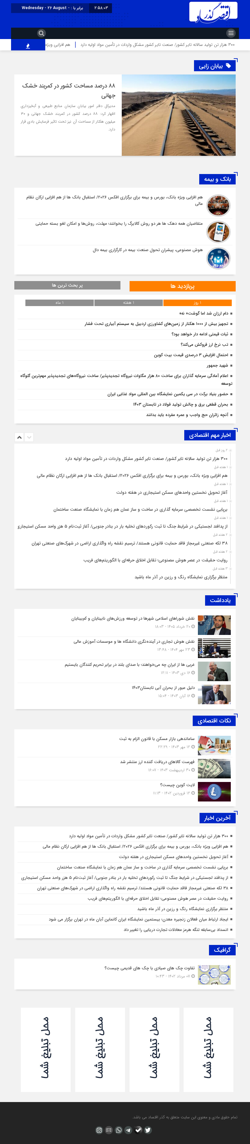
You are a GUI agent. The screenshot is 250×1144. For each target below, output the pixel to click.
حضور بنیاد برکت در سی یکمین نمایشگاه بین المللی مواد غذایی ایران (167, 394)
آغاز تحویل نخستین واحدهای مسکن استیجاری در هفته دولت (172, 492)
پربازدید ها (183, 286)
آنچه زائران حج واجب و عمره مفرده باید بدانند (187, 414)
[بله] (137, 1130)
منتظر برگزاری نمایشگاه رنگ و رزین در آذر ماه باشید (181, 577)
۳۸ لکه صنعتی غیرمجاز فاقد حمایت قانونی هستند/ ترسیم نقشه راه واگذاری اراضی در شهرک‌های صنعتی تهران (130, 543)
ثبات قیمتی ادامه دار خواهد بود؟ (200, 334)
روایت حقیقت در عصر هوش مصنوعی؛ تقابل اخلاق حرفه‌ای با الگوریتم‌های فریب (155, 560)
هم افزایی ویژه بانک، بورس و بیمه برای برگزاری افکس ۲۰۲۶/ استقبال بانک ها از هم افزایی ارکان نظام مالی (132, 475)
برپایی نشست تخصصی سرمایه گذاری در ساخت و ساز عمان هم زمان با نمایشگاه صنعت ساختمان (140, 509)
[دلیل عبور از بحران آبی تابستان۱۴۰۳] (125, 693)
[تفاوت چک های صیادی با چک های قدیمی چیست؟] (125, 974)
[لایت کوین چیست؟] (125, 790)
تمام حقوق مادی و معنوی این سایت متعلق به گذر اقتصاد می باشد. (184, 1117)
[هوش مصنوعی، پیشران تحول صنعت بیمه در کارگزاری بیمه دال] (125, 257)
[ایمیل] (108, 1130)
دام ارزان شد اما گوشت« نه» (203, 313)
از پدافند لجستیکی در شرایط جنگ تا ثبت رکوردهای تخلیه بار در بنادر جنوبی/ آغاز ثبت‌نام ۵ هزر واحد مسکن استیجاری (122, 526)
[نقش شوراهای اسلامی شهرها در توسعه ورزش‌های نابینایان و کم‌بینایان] (125, 625)
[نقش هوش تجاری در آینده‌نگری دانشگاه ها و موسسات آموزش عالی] (125, 648)
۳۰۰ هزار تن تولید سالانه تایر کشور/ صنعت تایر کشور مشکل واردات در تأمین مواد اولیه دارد (146, 458)
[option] (124, 457)
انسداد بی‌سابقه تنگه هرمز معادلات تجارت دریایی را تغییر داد (176, 929)
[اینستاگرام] (98, 1130)
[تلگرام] (127, 1130)
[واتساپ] (118, 1130)
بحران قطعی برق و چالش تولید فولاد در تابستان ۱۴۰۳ (180, 404)
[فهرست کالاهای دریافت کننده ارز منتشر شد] (125, 768)
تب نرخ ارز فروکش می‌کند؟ (203, 344)
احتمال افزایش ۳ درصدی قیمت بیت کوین (191, 355)
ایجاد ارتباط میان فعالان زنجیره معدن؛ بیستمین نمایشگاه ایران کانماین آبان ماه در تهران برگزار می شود (138, 919)
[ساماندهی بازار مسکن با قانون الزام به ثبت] (125, 745)
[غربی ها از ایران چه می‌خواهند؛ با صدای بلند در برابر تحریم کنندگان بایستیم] (125, 671)
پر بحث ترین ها (67, 285)
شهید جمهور (217, 365)
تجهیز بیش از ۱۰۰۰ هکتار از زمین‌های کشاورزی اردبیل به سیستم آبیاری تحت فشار (156, 323)
